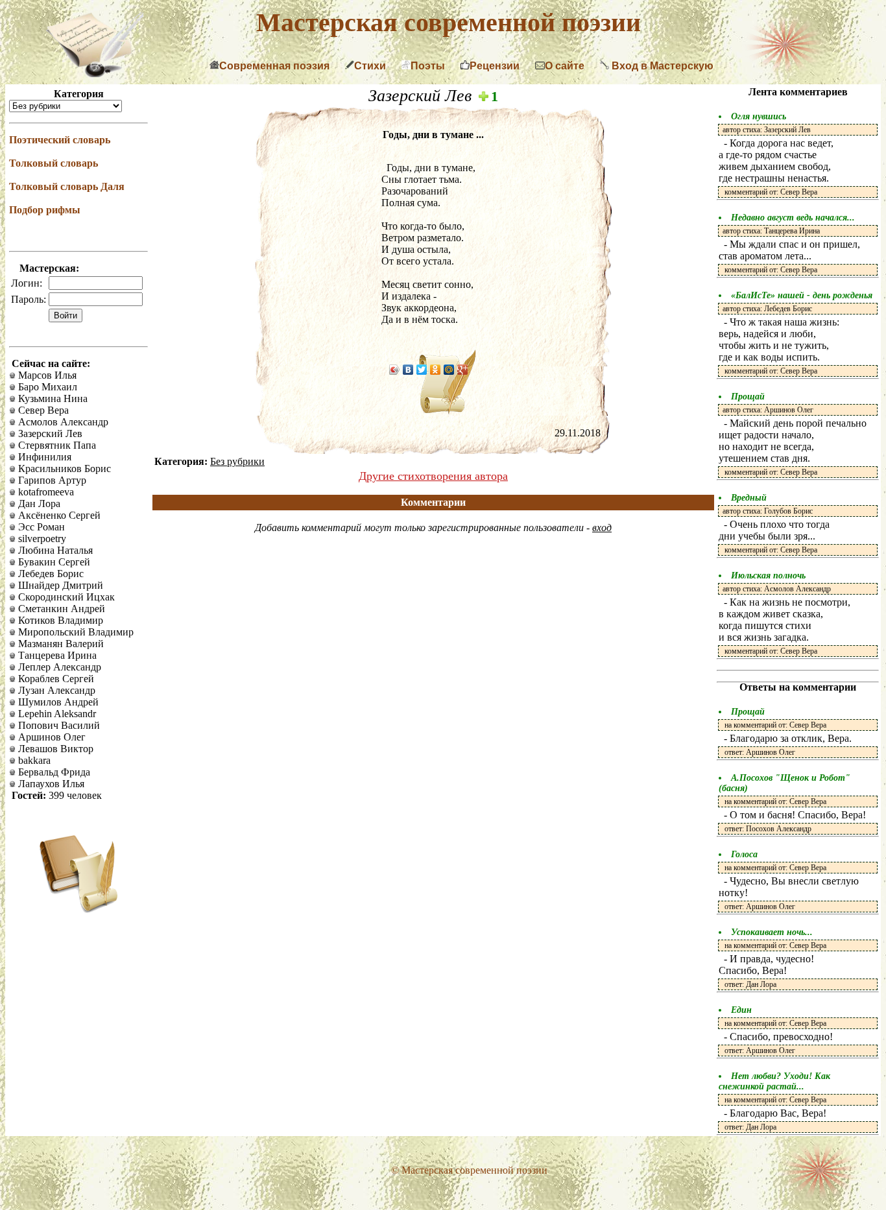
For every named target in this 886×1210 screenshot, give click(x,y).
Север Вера (42, 410)
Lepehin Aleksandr (56, 713)
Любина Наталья (54, 550)
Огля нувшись (758, 116)
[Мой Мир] (449, 369)
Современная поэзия (274, 65)
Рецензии (495, 65)
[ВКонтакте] (408, 369)
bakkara (33, 760)
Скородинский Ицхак (65, 596)
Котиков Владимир (59, 620)
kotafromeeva (45, 491)
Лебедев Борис (50, 573)
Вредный (749, 498)
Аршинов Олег (51, 736)
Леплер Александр (58, 666)
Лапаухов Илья (50, 783)
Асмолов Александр (62, 421)
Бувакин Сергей (53, 561)
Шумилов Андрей (57, 701)
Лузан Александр (55, 690)
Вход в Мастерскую (661, 65)
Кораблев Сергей (55, 678)
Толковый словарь (53, 163)
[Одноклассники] (435, 369)
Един (741, 1010)
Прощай (748, 396)
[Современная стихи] (94, 73)
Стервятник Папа (56, 445)
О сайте (564, 65)
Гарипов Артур (51, 480)
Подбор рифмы (44, 209)
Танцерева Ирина (56, 655)
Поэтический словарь (59, 139)
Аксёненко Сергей (58, 515)
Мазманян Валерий (60, 643)
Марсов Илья (46, 375)
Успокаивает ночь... (772, 932)
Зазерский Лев (49, 433)
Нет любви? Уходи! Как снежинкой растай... (774, 1081)
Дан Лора (38, 503)
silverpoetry (41, 538)
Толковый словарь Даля (67, 186)
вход (602, 527)
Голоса (744, 854)
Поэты (428, 65)
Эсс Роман (40, 526)
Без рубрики (237, 461)
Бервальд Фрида (53, 771)
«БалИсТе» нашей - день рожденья (801, 295)
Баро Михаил (46, 386)
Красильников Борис (63, 468)
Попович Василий (58, 725)
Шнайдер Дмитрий (59, 585)
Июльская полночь (768, 575)
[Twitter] (422, 369)
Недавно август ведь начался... (793, 217)
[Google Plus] (463, 369)
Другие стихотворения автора (433, 475)
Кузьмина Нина (52, 398)
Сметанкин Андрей (60, 608)
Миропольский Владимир (75, 631)
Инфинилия (43, 456)
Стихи (370, 65)
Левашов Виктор (54, 748)
